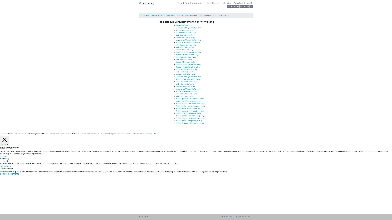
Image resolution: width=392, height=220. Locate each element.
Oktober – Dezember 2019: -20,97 (188, 67)
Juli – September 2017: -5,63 (186, 94)
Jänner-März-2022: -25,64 (185, 38)
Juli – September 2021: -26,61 (186, 45)
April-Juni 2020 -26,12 (184, 60)
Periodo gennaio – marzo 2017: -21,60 (190, 99)
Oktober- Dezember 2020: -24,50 (187, 55)
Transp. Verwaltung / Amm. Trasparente (174, 15)
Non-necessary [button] (5, 166)
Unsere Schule (197, 3)
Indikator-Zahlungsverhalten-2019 (188, 64)
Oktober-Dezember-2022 (184, 30)
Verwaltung (238, 3)
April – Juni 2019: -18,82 (185, 72)
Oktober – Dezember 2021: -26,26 (188, 42)
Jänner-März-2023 (182, 25)
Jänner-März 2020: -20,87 (185, 62)
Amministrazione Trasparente (230, 216)
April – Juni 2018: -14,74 (185, 84)
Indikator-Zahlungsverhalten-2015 (188, 113)
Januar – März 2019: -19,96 (185, 74)
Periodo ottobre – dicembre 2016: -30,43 (190, 104)
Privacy (250, 216)
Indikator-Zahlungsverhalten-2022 (188, 28)
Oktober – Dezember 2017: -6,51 (187, 91)
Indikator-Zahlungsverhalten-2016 (188, 101)
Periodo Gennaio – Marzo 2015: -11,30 (190, 123)
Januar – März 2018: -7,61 (185, 86)
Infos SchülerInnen (212, 3)
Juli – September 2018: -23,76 (186, 82)
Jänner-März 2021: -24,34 (185, 50)
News (187, 3)
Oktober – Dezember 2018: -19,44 (188, 79)
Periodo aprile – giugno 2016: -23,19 (189, 108)
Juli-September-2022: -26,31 (186, 33)
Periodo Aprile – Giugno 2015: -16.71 (189, 121)
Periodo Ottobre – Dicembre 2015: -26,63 (190, 116)
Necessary (5, 159)
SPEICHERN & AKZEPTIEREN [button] (9, 174)
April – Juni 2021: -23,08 (185, 47)
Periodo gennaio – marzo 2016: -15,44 (190, 111)
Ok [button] (155, 134)
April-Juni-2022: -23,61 (184, 35)
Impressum (243, 216)
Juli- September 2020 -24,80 (186, 57)
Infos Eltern (227, 3)
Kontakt (249, 3)
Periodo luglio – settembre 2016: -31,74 (190, 106)
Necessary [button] (3, 156)
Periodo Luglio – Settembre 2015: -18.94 (190, 118)
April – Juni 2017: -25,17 (184, 96)
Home (180, 3)
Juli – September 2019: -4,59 (186, 69)
